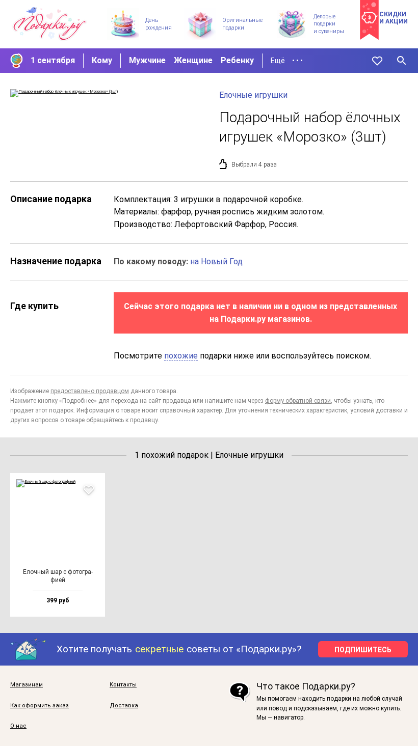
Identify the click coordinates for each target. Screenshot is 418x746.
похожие (181, 356)
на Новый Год (216, 261)
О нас (18, 726)
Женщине (193, 60)
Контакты (123, 685)
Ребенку (237, 60)
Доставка (124, 706)
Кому (102, 60)
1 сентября (53, 60)
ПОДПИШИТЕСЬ (362, 650)
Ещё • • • (287, 61)
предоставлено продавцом (89, 391)
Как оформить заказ (39, 706)
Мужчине (147, 60)
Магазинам (26, 685)
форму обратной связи (298, 400)
